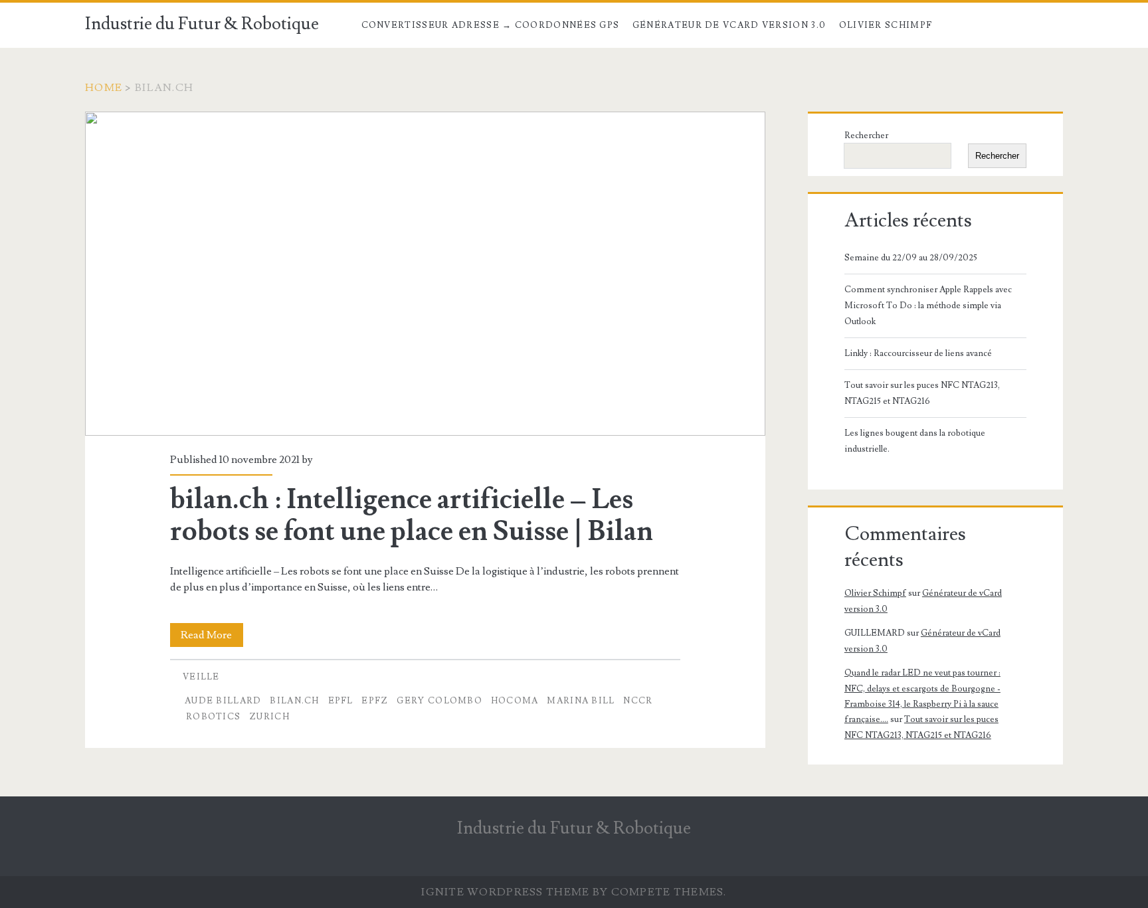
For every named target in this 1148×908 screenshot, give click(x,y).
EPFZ (374, 700)
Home (103, 87)
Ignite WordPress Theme (505, 892)
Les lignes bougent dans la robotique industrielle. (914, 441)
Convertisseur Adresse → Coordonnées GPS (490, 25)
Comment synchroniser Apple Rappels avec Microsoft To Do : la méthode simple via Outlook (928, 305)
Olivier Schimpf (886, 25)
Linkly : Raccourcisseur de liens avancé (918, 353)
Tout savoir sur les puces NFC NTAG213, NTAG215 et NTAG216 (922, 393)
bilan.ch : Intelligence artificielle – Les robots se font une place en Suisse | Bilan (425, 274)
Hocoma (515, 700)
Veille (201, 677)
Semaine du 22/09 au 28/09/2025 (910, 257)
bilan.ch (294, 700)
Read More (212, 637)
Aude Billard (223, 700)
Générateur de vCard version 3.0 (729, 25)
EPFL (340, 700)
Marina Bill (581, 700)
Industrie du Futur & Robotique (202, 24)
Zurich (269, 716)
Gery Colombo (439, 700)
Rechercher (866, 135)
